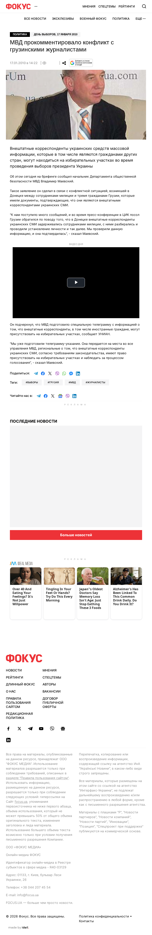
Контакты (86, 921)
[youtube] (41, 728)
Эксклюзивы (63, 19)
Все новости (35, 19)
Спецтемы (107, 6)
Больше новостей (76, 535)
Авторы (49, 684)
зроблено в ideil (18, 927)
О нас (11, 691)
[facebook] (8, 728)
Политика (121, 19)
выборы (32, 382)
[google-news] (62, 728)
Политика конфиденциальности (104, 916)
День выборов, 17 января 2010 (55, 34)
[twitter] (19, 728)
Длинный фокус (20, 684)
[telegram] (30, 728)
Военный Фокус (93, 19)
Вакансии (52, 691)
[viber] (52, 728)
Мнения (89, 6)
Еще (139, 19)
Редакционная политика (19, 716)
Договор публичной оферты (53, 702)
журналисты (96, 382)
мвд (73, 382)
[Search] (144, 6)
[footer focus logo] (24, 658)
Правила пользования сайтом (18, 702)
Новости (14, 670)
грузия (54, 382)
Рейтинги (127, 6)
